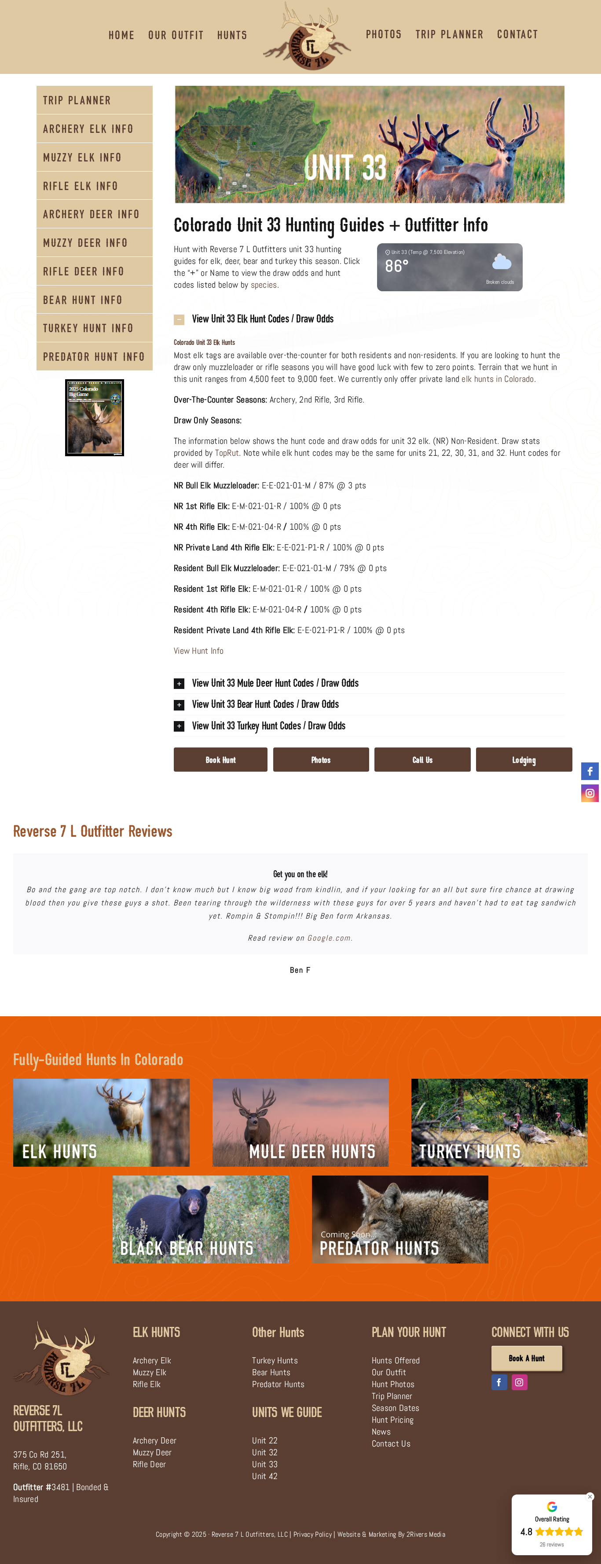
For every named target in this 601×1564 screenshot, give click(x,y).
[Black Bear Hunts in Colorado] (201, 1180)
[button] (369, 318)
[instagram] (520, 1382)
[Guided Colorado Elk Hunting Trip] (101, 1082)
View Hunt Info (199, 650)
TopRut (227, 452)
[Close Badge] (590, 1496)
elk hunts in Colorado (498, 379)
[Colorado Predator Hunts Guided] (400, 1180)
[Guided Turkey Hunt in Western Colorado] (499, 1082)
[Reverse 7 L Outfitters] (61, 1323)
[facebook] (499, 1382)
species (264, 284)
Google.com (329, 938)
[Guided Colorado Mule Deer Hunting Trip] (301, 1082)
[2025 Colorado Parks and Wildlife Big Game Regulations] (94, 383)
